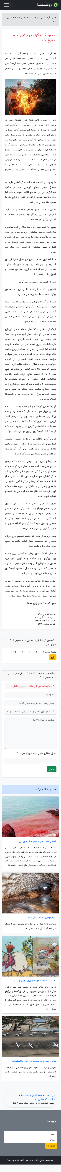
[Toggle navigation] (6, 5)
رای (52, 657)
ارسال (51, 769)
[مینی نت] (47, 5)
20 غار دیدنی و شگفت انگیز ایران (42, 917)
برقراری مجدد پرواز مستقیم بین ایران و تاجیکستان (34, 1061)
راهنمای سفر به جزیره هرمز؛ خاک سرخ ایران (37, 841)
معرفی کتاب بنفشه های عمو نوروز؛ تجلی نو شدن (35, 980)
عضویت (51, 1146)
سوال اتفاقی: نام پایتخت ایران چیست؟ (36, 753)
